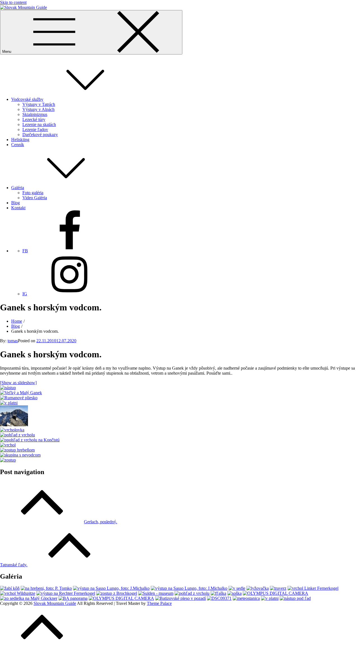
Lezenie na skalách (39, 124)
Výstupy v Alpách (38, 109)
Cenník (17, 144)
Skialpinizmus (34, 114)
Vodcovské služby (27, 99)
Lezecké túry (33, 119)
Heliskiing (20, 139)
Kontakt (18, 207)
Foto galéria (32, 192)
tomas (13, 340)
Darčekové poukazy (40, 134)
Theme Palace (159, 603)
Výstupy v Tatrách (38, 104)
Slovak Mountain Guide (55, 603)
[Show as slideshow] (18, 382)
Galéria (17, 187)
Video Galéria (34, 197)
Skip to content (13, 2)
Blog (15, 202)
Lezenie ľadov (35, 129)
